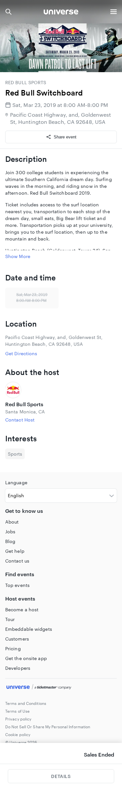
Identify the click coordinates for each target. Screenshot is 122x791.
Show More (17, 256)
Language (16, 482)
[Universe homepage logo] (61, 13)
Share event (65, 137)
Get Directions (21, 353)
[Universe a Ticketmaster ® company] (61, 688)
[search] (8, 11)
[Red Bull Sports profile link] (61, 390)
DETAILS (61, 776)
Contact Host (19, 419)
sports (15, 454)
